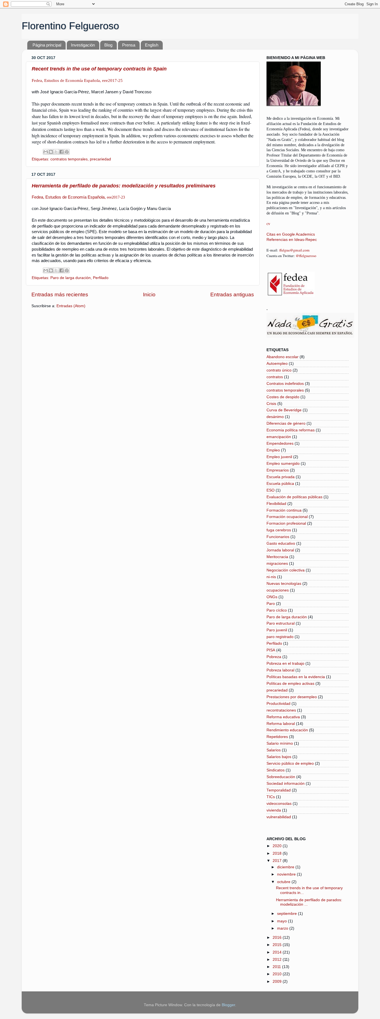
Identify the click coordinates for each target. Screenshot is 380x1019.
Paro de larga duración (70, 278)
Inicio (149, 294)
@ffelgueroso (306, 255)
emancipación (279, 437)
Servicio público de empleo (290, 763)
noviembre (287, 874)
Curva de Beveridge (284, 410)
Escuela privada (281, 477)
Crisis (271, 404)
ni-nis (271, 577)
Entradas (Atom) (70, 306)
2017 (278, 861)
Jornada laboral (280, 550)
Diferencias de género (286, 423)
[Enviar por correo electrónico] (45, 152)
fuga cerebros (279, 530)
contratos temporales (69, 159)
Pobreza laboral (280, 670)
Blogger (228, 1005)
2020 (278, 846)
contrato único (279, 370)
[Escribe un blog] (51, 152)
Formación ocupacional (287, 517)
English (151, 45)
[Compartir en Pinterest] (67, 152)
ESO (271, 490)
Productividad (278, 704)
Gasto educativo (281, 543)
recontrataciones (281, 710)
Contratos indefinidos (285, 384)
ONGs (272, 597)
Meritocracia (277, 557)
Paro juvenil (277, 630)
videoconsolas (279, 803)
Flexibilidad (276, 504)
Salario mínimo (280, 743)
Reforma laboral (281, 724)
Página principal (47, 45)
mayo (282, 921)
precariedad (100, 159)
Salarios (274, 750)
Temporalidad (279, 790)
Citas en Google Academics (291, 234)
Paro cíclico (277, 610)
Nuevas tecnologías (284, 583)
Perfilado (100, 278)
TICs (271, 797)
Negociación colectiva (286, 570)
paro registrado (280, 637)
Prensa (128, 45)
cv (268, 224)
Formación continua (284, 510)
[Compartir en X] (56, 152)
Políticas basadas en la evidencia (296, 677)
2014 (278, 952)
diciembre (286, 867)
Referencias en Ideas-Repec (292, 240)
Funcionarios (278, 537)
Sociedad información (286, 783)
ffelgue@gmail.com (294, 250)
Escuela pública (280, 484)
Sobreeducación (281, 777)
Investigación (83, 45)
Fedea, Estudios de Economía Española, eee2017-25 (77, 80)
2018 (278, 853)
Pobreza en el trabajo (285, 663)
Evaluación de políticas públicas (294, 497)
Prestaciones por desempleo (292, 697)
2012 (278, 959)
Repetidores (277, 737)
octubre (284, 882)
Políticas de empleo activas (290, 683)
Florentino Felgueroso (70, 25)
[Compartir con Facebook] (61, 152)
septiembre (287, 914)
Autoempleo (277, 363)
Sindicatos (276, 770)
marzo (283, 928)
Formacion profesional (286, 523)
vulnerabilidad (279, 817)
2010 (278, 974)
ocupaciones (278, 590)
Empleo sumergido (283, 463)
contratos (275, 377)
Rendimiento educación (287, 730)
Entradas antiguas (232, 294)
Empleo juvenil (279, 457)
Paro (271, 604)
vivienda (274, 810)
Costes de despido (283, 397)
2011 (277, 967)
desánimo (275, 417)
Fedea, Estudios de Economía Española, (78, 197)
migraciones (277, 563)
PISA (271, 650)
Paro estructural (281, 623)
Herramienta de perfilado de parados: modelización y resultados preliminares (124, 186)
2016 (278, 937)
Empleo (273, 450)
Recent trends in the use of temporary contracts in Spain (99, 69)
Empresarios (278, 470)
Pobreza (274, 657)
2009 (278, 981)
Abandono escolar (282, 357)
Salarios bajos (279, 757)
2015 (278, 945)
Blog (108, 45)
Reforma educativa (283, 717)
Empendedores (280, 443)
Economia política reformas (291, 430)
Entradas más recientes (59, 294)
